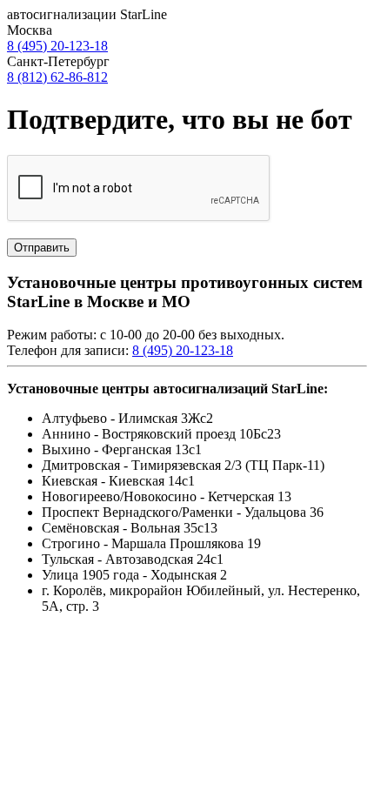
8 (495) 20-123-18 (57, 45)
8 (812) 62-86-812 (57, 77)
